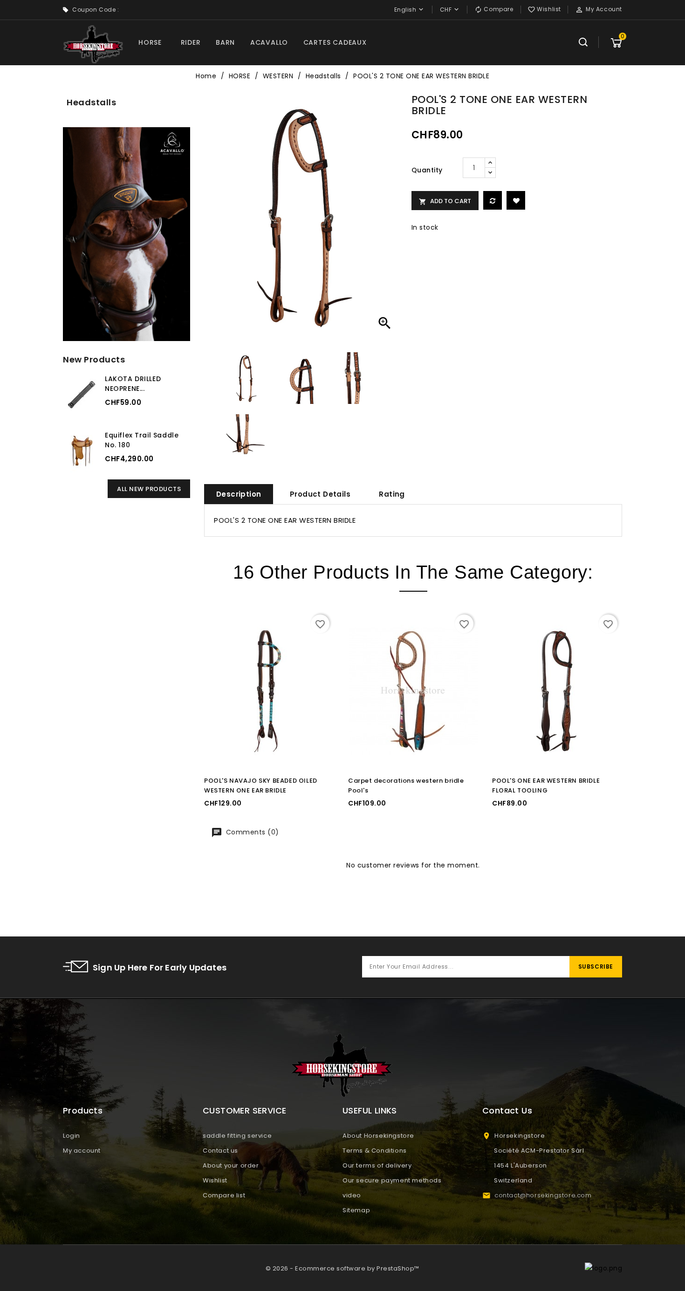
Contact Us (507, 1110)
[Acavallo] (126, 234)
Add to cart (445, 201)
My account (82, 1150)
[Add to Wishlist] (516, 200)
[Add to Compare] (492, 200)
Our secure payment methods (392, 1180)
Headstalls (91, 102)
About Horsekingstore (378, 1135)
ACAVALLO (269, 42)
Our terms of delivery (377, 1165)
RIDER (191, 42)
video (351, 1195)
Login (71, 1135)
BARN (225, 42)
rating (391, 494)
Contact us (220, 1150)
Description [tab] (238, 494)
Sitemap (356, 1210)
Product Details (320, 494)
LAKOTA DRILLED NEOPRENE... (133, 383)
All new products (149, 489)
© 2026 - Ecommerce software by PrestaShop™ (342, 1268)
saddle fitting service (237, 1135)
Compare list (224, 1195)
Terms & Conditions (374, 1150)
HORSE (150, 42)
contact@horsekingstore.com (543, 1195)
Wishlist (215, 1180)
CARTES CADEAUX (335, 42)
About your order (231, 1165)
